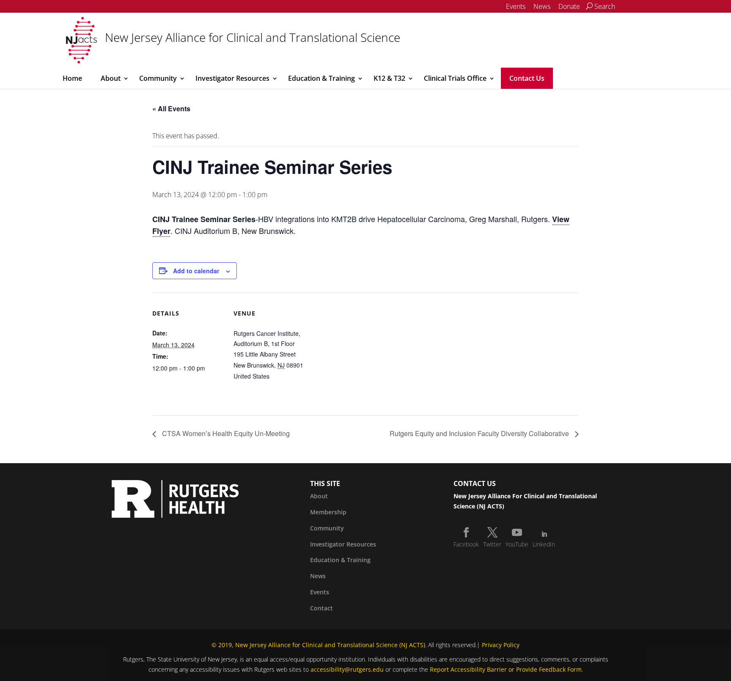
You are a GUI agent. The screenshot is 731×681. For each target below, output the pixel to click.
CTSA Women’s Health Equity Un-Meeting (225, 433)
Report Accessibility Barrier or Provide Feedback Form (506, 669)
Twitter (492, 544)
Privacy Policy (500, 645)
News (541, 6)
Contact (321, 608)
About (111, 78)
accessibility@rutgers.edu (347, 669)
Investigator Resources (232, 78)
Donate (569, 6)
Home (72, 78)
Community (158, 78)
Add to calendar (196, 270)
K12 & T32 (389, 78)
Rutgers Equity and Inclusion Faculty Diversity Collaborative (480, 433)
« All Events (171, 108)
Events (515, 6)
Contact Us (526, 78)
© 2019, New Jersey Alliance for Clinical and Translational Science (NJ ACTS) (318, 645)
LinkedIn (544, 544)
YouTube (517, 544)
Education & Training (321, 78)
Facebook (466, 544)
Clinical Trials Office (455, 78)
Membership (328, 512)
